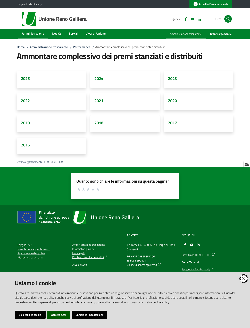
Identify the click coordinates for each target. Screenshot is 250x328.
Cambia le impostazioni (89, 315)
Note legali (78, 253)
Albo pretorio (79, 265)
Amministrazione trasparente (49, 47)
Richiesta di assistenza (30, 257)
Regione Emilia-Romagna (30, 4)
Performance (81, 47)
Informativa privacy (83, 249)
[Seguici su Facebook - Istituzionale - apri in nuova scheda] (184, 19)
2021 (98, 100)
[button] (228, 19)
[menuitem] (33, 34)
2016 (25, 145)
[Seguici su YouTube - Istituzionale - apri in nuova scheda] (191, 19)
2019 (25, 123)
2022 (25, 100)
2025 (25, 78)
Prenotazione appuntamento (34, 249)
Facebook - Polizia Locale (196, 269)
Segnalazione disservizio (31, 253)
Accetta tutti (58, 315)
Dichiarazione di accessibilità (88, 257)
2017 (172, 123)
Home (21, 47)
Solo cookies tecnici (30, 315)
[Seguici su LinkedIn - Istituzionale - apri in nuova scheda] (198, 19)
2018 (98, 123)
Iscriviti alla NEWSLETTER (196, 255)
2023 (172, 78)
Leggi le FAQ (25, 245)
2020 (172, 100)
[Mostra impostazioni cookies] (246, 164)
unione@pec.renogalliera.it (142, 265)
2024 (98, 78)
